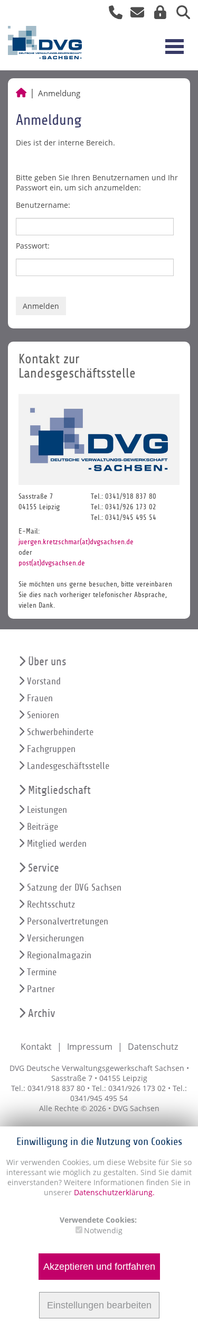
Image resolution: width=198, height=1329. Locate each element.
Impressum (89, 1046)
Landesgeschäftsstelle (68, 766)
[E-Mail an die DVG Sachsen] (134, 15)
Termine (41, 972)
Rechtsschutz (51, 905)
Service (43, 868)
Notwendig (103, 1230)
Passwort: (33, 246)
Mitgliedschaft (59, 790)
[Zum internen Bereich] (157, 15)
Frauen (40, 698)
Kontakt (36, 1046)
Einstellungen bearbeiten (99, 1305)
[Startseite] (21, 93)
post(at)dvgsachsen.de (51, 563)
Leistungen (47, 810)
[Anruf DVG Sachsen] (111, 15)
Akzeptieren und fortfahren (99, 1266)
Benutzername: (43, 205)
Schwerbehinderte (60, 732)
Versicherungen (55, 938)
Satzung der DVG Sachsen (74, 888)
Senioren (43, 715)
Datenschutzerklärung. (114, 1192)
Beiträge (42, 827)
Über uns (47, 662)
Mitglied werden (57, 844)
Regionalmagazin (59, 955)
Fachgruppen (51, 749)
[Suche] (179, 15)
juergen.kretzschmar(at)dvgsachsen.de (76, 542)
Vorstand (44, 681)
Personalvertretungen (67, 921)
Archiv (41, 1013)
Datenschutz (153, 1046)
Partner (41, 989)
